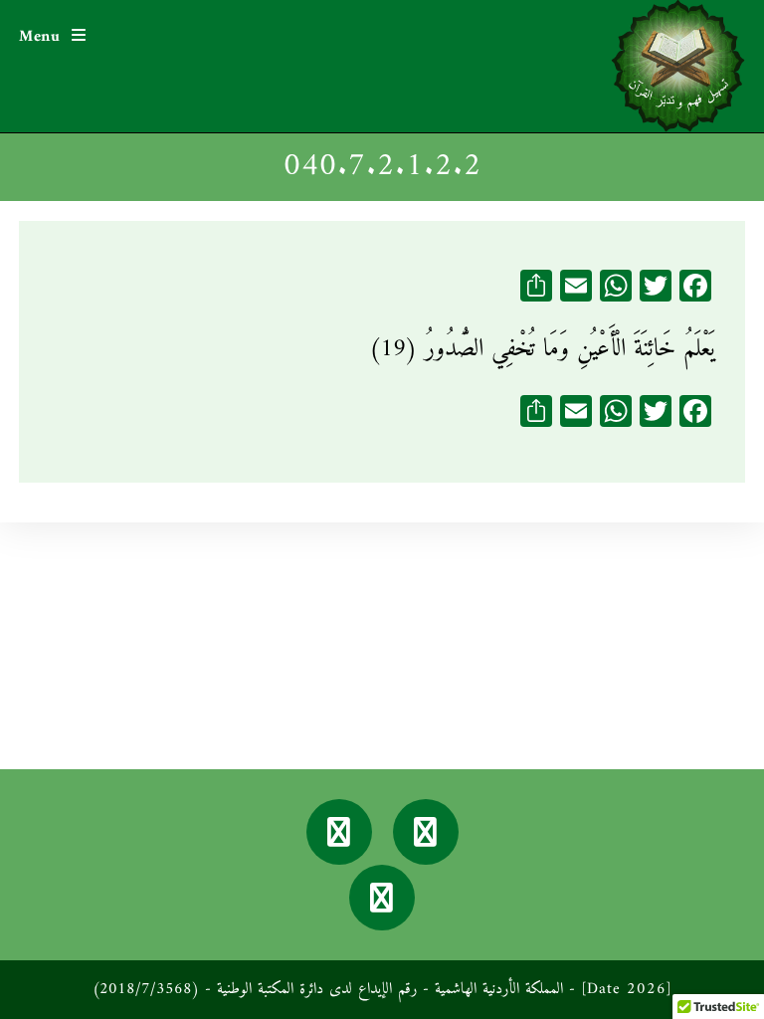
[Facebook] (426, 832)
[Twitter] (339, 832)
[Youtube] (382, 897)
